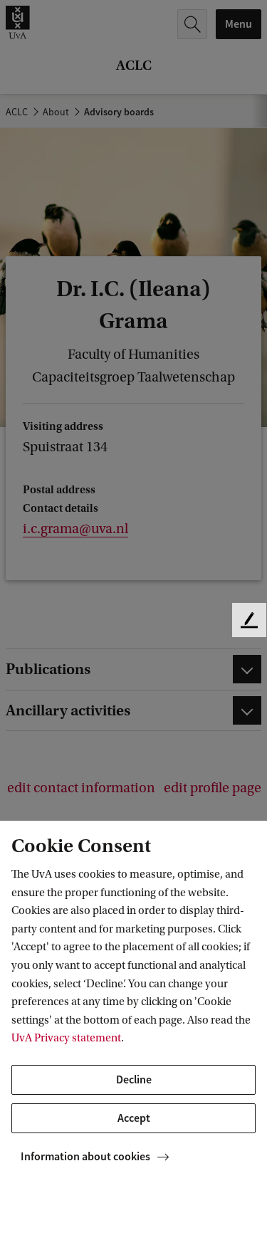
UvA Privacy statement (66, 1037)
